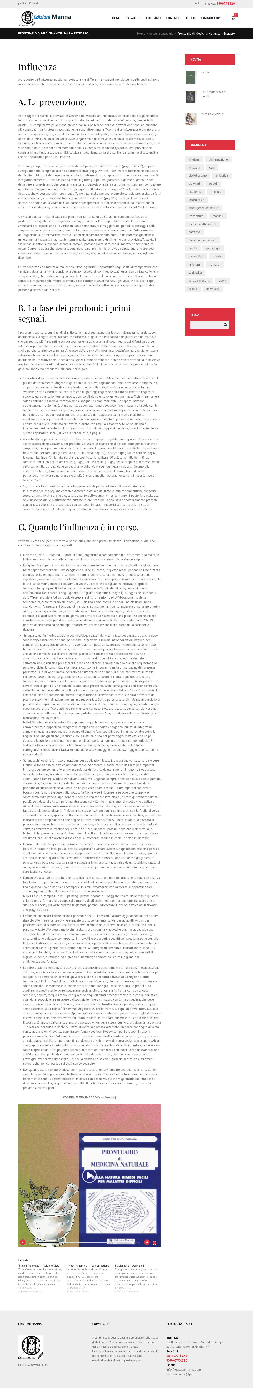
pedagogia (213, 248)
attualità (194, 167)
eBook (191, 18)
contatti (173, 18)
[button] (89, 1175)
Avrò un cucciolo (212, 114)
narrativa (194, 232)
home (116, 18)
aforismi (194, 159)
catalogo (133, 18)
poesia (217, 256)
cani (212, 167)
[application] (89, 1175)
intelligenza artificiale (203, 208)
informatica (196, 200)
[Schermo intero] (154, 1243)
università (212, 289)
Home (141, 33)
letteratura (196, 216)
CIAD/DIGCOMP (198, 176)
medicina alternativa (202, 224)
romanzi (215, 264)
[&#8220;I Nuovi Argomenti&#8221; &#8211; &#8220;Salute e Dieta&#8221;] (42, 1278)
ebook (213, 183)
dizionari (194, 183)
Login (197, 3)
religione (194, 264)
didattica (222, 176)
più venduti (196, 256)
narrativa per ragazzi (202, 240)
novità (193, 248)
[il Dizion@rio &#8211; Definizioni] (139, 1278)
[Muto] (147, 1242)
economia (195, 192)
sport (222, 281)
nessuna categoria (161, 33)
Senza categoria (199, 281)
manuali (218, 216)
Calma (205, 72)
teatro (193, 289)
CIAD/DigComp (211, 18)
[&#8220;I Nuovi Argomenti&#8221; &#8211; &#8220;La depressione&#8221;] (90, 1278)
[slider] (83, 1242)
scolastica (195, 273)
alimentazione (218, 159)
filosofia (216, 192)
